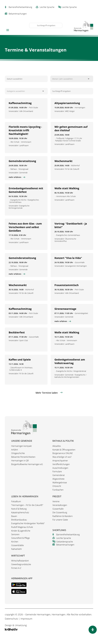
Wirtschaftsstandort (20, 560)
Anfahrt (14, 449)
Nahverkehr (16, 549)
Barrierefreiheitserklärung (20, 7)
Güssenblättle (17, 545)
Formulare (57, 471)
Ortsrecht (56, 486)
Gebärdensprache (64, 541)
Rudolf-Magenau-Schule (22, 527)
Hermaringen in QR (20, 460)
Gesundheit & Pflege (20, 538)
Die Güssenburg (59, 512)
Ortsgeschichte (18, 453)
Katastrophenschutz (20, 512)
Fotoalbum (16, 501)
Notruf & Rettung (19, 509)
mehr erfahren (15, 177)
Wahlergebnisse (59, 482)
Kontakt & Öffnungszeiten (63, 449)
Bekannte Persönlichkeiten (23, 457)
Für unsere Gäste (60, 519)
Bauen (14, 516)
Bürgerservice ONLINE (62, 453)
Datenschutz (11, 618)
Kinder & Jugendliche (20, 530)
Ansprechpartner (60, 460)
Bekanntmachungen (18, 13)
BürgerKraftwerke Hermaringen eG (27, 464)
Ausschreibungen (60, 468)
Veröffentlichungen (61, 464)
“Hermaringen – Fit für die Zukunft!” (27, 505)
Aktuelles (56, 446)
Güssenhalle (58, 509)
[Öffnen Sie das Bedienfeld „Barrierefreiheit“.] (93, 630)
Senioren (15, 534)
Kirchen (14, 541)
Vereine (55, 501)
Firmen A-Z (16, 568)
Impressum (26, 618)
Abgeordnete (58, 479)
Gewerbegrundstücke (21, 564)
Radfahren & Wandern (62, 516)
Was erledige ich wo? (61, 457)
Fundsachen (57, 489)
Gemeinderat (58, 475)
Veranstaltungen (59, 505)
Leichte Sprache (47, 7)
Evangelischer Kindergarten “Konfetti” (28, 523)
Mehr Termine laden (47, 392)
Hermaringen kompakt (21, 446)
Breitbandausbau (19, 519)
